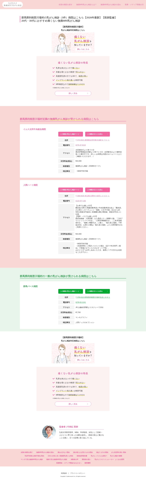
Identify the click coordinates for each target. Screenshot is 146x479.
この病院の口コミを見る (94, 134)
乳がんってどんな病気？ (99, 456)
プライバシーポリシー (77, 473)
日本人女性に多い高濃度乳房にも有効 (60, 456)
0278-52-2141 (81, 302)
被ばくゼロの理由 (102, 452)
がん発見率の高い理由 (118, 452)
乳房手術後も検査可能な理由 (34, 456)
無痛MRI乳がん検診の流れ (111, 4)
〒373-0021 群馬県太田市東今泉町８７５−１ (93, 140)
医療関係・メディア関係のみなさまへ (69, 463)
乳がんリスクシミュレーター (104, 459)
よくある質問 (120, 459)
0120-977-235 (81, 201)
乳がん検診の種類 (116, 456)
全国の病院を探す (65, 4)
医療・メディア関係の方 (134, 4)
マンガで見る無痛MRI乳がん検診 (32, 459)
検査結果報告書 (82, 456)
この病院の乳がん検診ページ (69, 134)
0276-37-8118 (81, 145)
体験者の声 (74, 459)
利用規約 (64, 473)
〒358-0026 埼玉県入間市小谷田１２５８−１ (93, 196)
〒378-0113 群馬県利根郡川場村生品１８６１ (93, 297)
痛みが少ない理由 (64, 452)
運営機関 (87, 463)
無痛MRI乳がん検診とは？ (86, 4)
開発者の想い (86, 459)
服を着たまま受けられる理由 (83, 452)
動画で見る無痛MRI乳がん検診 (57, 459)
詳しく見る (73, 93)
